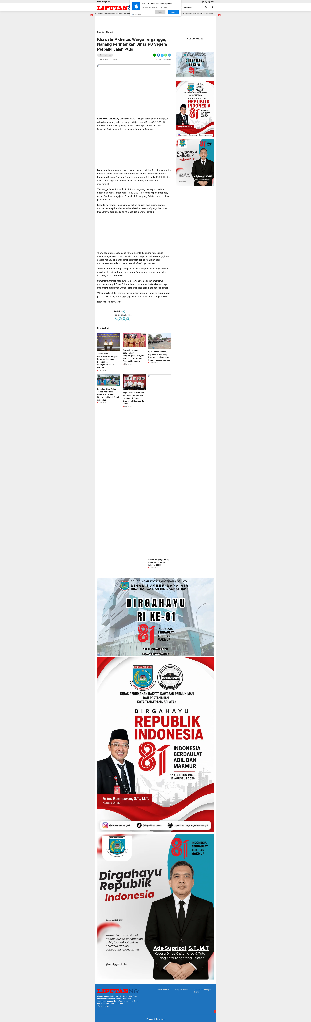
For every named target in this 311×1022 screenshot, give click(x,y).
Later (160, 12)
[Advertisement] (105, 19)
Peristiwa (188, 7)
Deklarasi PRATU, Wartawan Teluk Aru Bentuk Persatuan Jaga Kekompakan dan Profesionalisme (111, 13)
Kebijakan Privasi (181, 990)
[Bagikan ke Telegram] (169, 55)
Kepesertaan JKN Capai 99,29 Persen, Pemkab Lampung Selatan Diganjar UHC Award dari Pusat (134, 398)
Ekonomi (109, 32)
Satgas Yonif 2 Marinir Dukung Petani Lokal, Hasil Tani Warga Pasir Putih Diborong (188, 13)
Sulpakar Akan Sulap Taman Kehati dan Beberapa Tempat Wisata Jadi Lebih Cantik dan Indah (108, 394)
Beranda (100, 32)
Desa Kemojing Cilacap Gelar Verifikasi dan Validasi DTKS (158, 562)
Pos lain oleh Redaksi (123, 315)
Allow (173, 12)
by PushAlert (137, 15)
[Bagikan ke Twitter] (162, 55)
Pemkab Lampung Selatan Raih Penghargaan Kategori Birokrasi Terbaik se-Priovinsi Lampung (133, 355)
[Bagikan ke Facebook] (158, 55)
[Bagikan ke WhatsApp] (166, 55)
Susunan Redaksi (162, 990)
